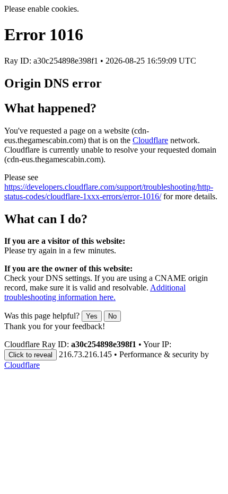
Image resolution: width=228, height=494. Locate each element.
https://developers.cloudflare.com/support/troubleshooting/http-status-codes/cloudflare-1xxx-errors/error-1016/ (108, 191)
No (112, 316)
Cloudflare (150, 140)
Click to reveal (30, 355)
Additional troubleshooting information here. (95, 292)
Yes (92, 316)
